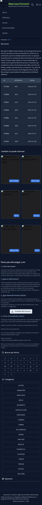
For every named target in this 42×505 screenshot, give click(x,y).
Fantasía (21, 439)
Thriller (21, 464)
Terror (21, 459)
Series (4, 22)
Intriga (21, 469)
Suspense (21, 454)
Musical (21, 444)
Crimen (21, 424)
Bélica (21, 400)
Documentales (8, 28)
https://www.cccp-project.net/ (10, 329)
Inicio (4, 12)
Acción (21, 385)
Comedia (21, 419)
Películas (6, 17)
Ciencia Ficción (21, 410)
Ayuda (4, 33)
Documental (21, 429)
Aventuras (21, 395)
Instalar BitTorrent (22, 311)
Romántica (21, 449)
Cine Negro (21, 415)
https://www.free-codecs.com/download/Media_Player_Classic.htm (16, 339)
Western (21, 473)
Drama (21, 434)
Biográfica (21, 405)
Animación (21, 390)
